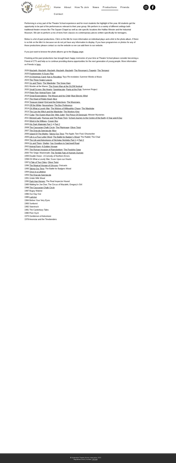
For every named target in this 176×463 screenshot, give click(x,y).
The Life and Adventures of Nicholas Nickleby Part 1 (52, 140)
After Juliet (59, 115)
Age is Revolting (54, 77)
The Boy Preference (63, 105)
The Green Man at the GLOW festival (65, 86)
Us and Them (35, 83)
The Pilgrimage (62, 127)
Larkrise (33, 197)
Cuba (31, 115)
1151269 (94, 459)
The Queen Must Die (44, 115)
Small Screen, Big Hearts (40, 89)
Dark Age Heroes (37, 181)
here (39, 64)
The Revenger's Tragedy (85, 70)
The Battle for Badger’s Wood (66, 137)
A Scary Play (48, 73)
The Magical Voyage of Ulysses (43, 165)
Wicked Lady (35, 118)
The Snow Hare (64, 83)
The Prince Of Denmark (76, 115)
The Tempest (103, 70)
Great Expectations (38, 96)
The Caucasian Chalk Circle (42, 127)
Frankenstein (35, 73)
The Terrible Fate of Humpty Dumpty (67, 153)
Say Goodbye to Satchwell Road (64, 143)
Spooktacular (59, 89)
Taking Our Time (56, 134)
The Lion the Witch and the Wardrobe (45, 111)
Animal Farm (45, 92)
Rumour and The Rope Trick (55, 118)
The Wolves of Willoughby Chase (65, 108)
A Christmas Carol (37, 77)
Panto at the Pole (73, 89)
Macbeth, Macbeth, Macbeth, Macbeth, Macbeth (51, 70)
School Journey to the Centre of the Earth (87, 118)
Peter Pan (33, 92)
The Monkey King (71, 111)
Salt (53, 92)
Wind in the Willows (38, 121)
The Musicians (74, 102)
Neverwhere (47, 105)
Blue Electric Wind (79, 96)
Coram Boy (53, 121)
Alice (55, 99)
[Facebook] (152, 7)
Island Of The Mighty (38, 134)
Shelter (46, 143)
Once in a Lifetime (37, 172)
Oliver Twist (75, 127)
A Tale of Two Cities (38, 162)
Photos (75, 52)
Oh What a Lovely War (39, 108)
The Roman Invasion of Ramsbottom (46, 149)
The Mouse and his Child (59, 96)
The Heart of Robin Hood (40, 99)
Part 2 (57, 124)
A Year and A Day (114, 118)
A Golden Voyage (49, 146)
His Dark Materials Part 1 (40, 124)
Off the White (35, 105)
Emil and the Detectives (55, 102)
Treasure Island (36, 102)
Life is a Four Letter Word (40, 137)
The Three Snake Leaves (40, 80)
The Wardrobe (49, 83)
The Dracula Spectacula (40, 130)
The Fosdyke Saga (72, 149)
